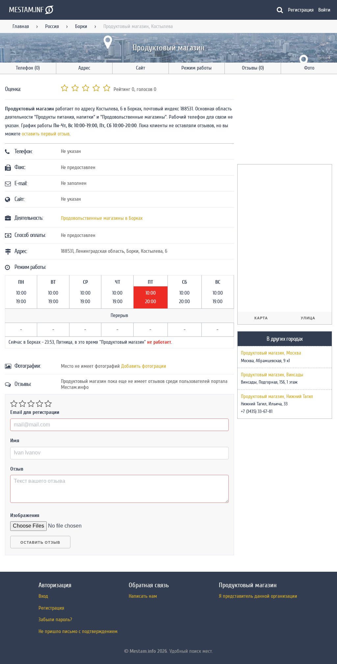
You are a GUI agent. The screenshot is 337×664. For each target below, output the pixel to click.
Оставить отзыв (40, 542)
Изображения (24, 515)
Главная (21, 26)
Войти (324, 10)
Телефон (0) (28, 68)
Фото (309, 68)
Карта (261, 318)
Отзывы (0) (253, 68)
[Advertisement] (286, 120)
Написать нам (143, 596)
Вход (43, 596)
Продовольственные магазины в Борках (102, 218)
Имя (14, 441)
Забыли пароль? (55, 619)
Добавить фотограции (143, 366)
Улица (308, 318)
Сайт (140, 68)
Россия (52, 26)
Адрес (84, 68)
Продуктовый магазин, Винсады (272, 375)
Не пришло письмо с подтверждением (78, 631)
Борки (81, 26)
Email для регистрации (34, 412)
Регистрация (301, 10)
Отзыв (16, 469)
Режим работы (196, 68)
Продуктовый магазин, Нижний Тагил (277, 396)
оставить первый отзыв (45, 134)
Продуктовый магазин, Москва (271, 353)
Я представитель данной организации (258, 596)
